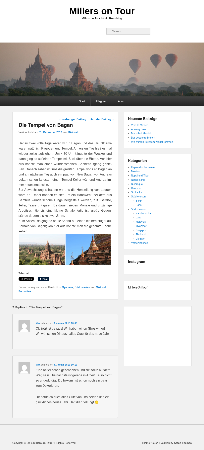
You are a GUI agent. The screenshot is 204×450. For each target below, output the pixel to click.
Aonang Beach (139, 129)
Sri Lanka (136, 192)
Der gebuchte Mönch (143, 137)
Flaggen (101, 101)
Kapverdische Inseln (143, 167)
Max (38, 323)
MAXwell (73, 132)
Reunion (135, 188)
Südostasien (82, 287)
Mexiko (135, 171)
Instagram (92, 31)
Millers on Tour (102, 11)
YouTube (74, 31)
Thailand (140, 234)
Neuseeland (138, 179)
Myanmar (67, 287)
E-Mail (101, 31)
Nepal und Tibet (140, 175)
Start (82, 101)
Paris (139, 204)
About (121, 101)
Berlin (139, 200)
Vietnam (140, 238)
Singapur (141, 230)
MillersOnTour (138, 287)
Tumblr (83, 31)
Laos (138, 217)
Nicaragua (137, 183)
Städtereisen (138, 196)
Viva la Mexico (139, 125)
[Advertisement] (157, 337)
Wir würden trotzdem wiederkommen (152, 141)
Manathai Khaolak (141, 133)
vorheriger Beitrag (72, 119)
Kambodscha (143, 213)
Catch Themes (183, 442)
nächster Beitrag (102, 119)
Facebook (57, 31)
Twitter (66, 31)
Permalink (25, 291)
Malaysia (141, 221)
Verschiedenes (139, 242)
